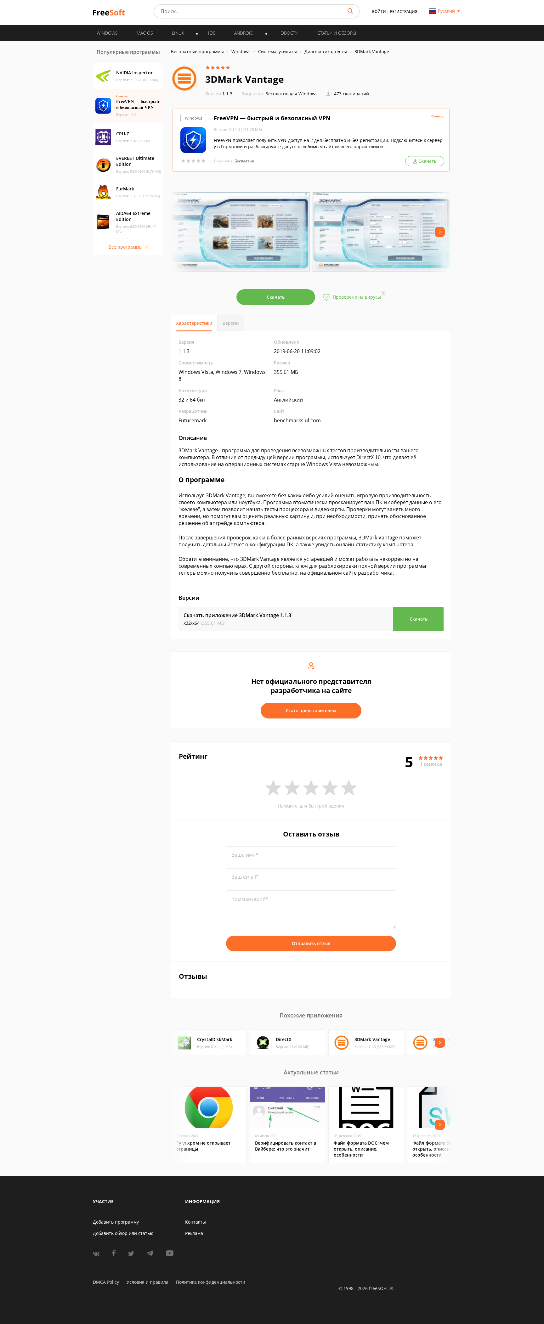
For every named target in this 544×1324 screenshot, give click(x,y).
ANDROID (243, 33)
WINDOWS (107, 33)
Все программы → (128, 247)
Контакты (195, 1222)
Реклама (194, 1233)
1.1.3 (218, 94)
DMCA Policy (106, 1282)
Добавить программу (116, 1222)
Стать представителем (311, 710)
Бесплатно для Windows (291, 94)
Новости (287, 33)
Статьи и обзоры (336, 33)
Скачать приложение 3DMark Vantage (237, 615)
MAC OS (145, 33)
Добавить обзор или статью (123, 1233)
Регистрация (403, 11)
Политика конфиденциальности (210, 1282)
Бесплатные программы (197, 51)
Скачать (276, 297)
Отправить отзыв (311, 943)
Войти (379, 11)
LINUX (178, 33)
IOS (211, 33)
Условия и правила (147, 1282)
